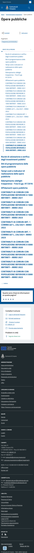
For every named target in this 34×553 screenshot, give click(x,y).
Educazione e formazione (8, 401)
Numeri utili (4, 470)
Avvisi (3, 423)
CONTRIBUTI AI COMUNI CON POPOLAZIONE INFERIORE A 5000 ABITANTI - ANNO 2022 (17, 264)
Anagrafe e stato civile (8, 393)
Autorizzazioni (5, 395)
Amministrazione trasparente (14, 14)
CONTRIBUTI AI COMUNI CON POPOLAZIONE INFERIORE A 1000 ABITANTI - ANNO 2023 (17, 215)
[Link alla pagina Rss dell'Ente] (5, 534)
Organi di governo (6, 374)
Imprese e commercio (7, 404)
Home (2, 14)
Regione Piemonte (7, 2)
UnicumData (5, 502)
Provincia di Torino (6, 499)
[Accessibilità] (4, 548)
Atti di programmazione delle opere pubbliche (14, 165)
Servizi (21, 544)
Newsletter (4, 537)
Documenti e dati (6, 368)
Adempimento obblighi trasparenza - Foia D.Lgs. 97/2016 (17, 182)
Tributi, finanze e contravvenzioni (11, 407)
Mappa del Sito (24, 546)
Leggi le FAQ (5, 519)
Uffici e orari (4, 467)
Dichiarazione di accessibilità (9, 514)
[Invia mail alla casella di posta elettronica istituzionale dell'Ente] (15, 457)
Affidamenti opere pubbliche (14, 188)
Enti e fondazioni (6, 371)
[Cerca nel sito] (28, 8)
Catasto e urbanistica (7, 398)
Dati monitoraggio (6, 544)
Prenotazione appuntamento (9, 523)
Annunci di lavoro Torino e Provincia (11, 505)
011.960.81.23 (11, 452)
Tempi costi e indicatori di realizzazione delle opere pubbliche (13, 173)
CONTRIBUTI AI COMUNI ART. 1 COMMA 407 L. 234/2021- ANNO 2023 (16, 234)
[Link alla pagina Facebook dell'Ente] (2, 534)
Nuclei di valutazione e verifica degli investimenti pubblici (15, 158)
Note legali (4, 511)
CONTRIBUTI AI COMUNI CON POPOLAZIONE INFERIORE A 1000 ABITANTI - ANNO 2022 (17, 205)
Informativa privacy (7, 508)
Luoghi (3, 433)
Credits (10, 546)
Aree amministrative (7, 365)
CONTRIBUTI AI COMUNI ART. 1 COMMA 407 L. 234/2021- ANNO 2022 (16, 225)
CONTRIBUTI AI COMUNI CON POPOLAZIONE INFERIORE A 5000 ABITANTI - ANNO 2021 (17, 254)
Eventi (3, 436)
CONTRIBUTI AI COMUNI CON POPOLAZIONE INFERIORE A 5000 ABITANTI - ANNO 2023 (17, 274)
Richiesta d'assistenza (7, 525)
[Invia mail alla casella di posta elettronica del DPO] (17, 480)
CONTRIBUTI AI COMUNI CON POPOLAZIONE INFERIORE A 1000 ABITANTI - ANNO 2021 (17, 195)
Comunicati (4, 420)
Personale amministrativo (9, 377)
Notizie (3, 417)
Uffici (2, 383)
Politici (3, 380)
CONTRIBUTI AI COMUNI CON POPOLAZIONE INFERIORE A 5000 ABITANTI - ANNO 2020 (17, 244)
